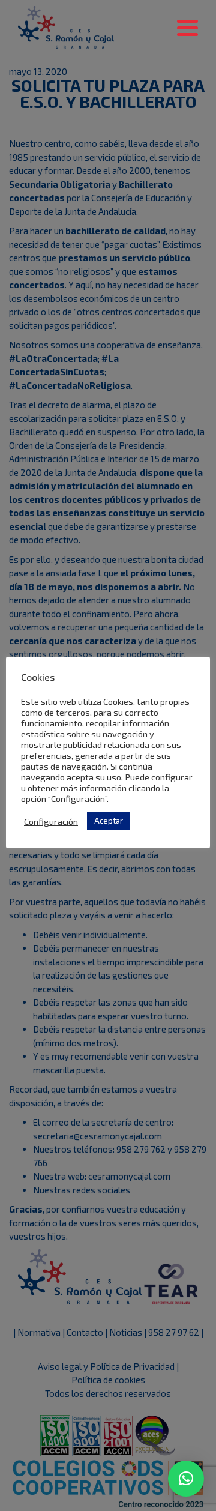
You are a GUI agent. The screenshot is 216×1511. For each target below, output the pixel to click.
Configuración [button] (51, 821)
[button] (186, 1479)
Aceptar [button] (108, 820)
